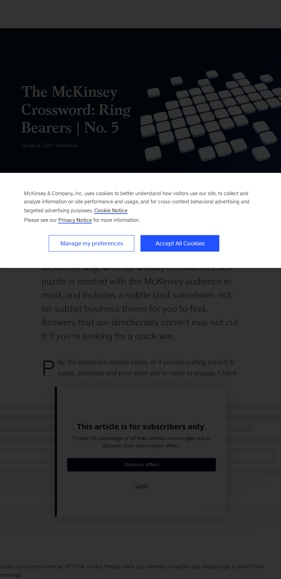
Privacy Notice (75, 220)
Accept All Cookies (180, 243)
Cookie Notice (110, 210)
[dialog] (140, 220)
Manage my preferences (91, 243)
